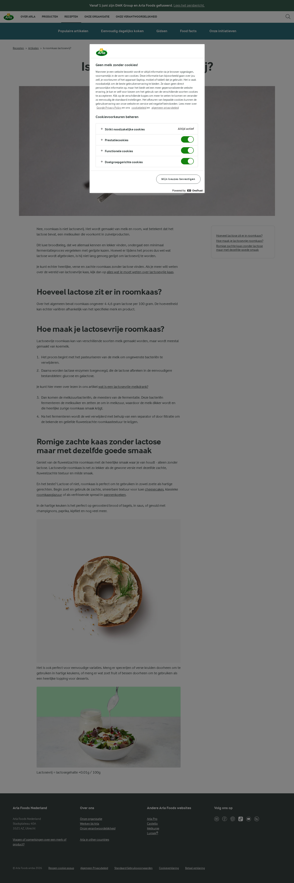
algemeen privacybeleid (165, 107)
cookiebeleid (139, 107)
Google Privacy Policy (109, 107)
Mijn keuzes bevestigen (178, 179)
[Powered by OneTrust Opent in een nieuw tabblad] (187, 190)
